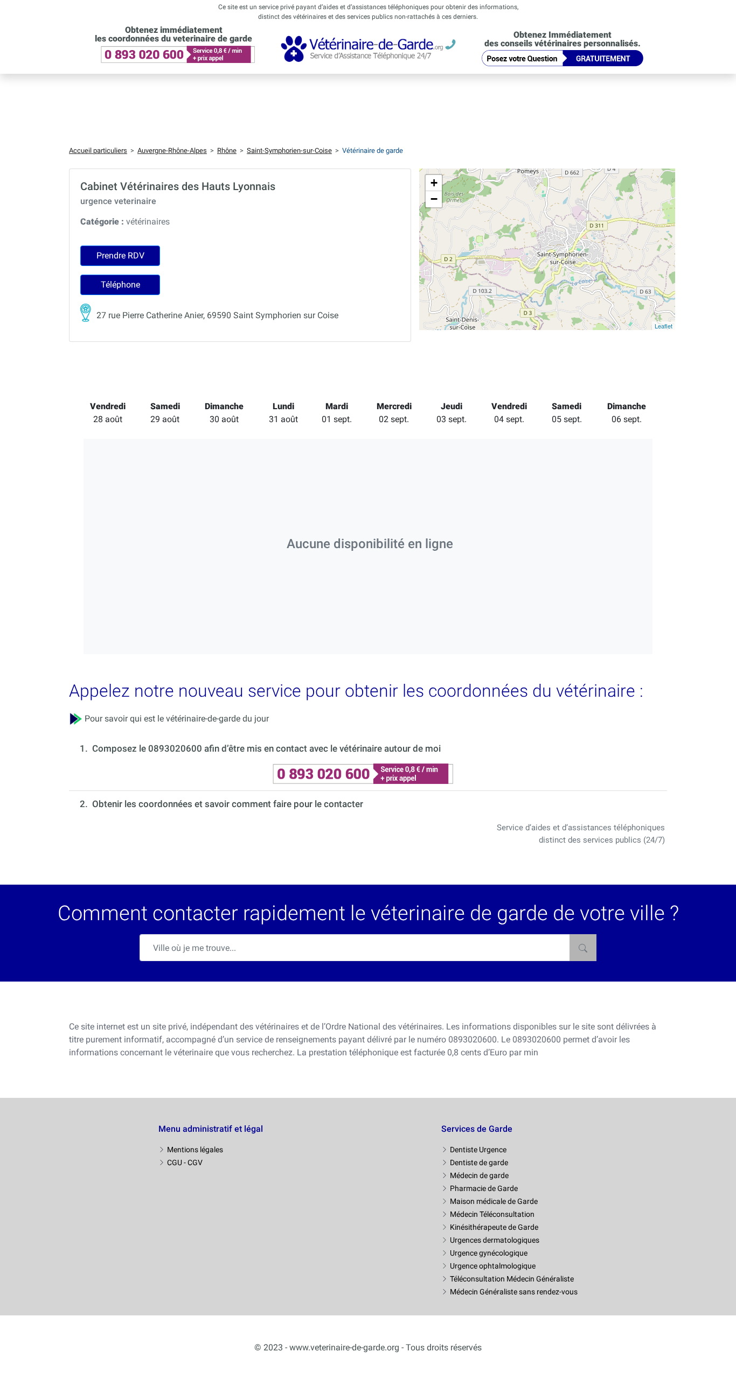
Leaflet (663, 325)
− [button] (434, 199)
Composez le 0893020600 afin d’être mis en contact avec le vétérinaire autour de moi (266, 748)
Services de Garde (476, 1129)
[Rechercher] (583, 947)
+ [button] (434, 183)
